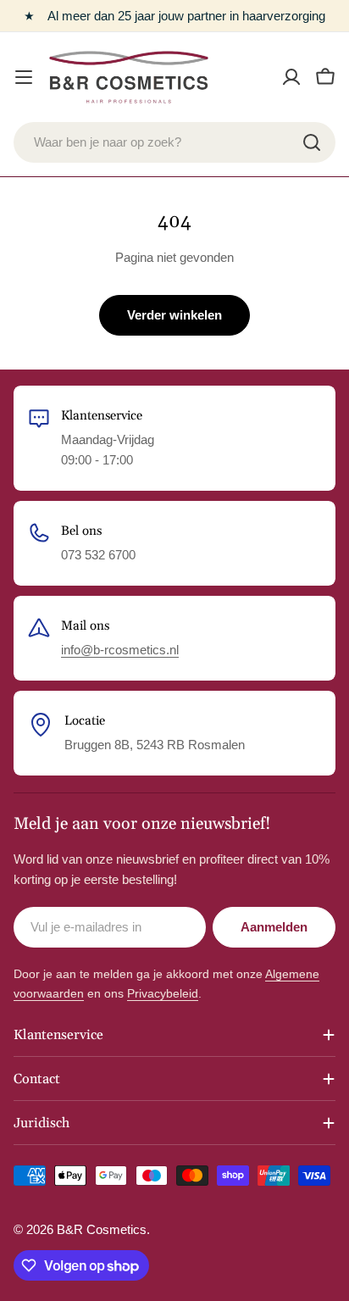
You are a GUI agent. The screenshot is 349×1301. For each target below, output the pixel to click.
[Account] (291, 77)
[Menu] (24, 77)
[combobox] (174, 142)
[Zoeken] (312, 142)
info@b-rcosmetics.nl (120, 649)
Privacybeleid (162, 993)
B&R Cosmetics (102, 1229)
